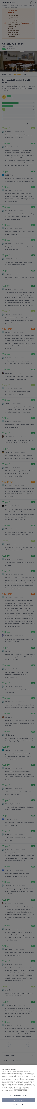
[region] (18, 1087)
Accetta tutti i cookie (18, 1100)
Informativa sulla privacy (20, 1090)
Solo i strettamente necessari (18, 1095)
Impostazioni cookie (18, 1104)
